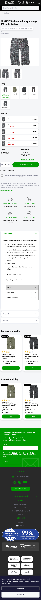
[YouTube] (25, 481)
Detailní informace (6, 190)
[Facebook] (14, 481)
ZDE (33, 453)
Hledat (36, 8)
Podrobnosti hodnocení (25, 28)
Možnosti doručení (27, 160)
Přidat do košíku (24, 164)
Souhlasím (20, 595)
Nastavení (20, 588)
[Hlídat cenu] (19, 176)
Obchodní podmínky (20, 508)
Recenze (20, 522)
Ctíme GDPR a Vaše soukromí (20, 511)
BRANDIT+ (14, 453)
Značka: (4, 33)
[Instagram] (19, 481)
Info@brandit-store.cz (22, 476)
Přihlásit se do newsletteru (12, 462)
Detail (11, 368)
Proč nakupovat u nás (20, 505)
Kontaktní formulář (20, 489)
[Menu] (38, 2)
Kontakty (20, 514)
